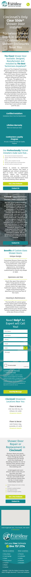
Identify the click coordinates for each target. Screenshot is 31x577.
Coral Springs (7, 556)
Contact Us (15, 188)
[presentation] (16, 365)
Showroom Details (15, 413)
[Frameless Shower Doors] (11, 4)
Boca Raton (7, 554)
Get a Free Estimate (15, 184)
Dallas (21, 558)
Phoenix (21, 554)
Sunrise (6, 567)
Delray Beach (7, 560)
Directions (16, 529)
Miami (5, 565)
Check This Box (11, 373)
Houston (21, 560)
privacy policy (9, 386)
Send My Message (15, 392)
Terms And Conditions (23, 572)
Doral (5, 558)
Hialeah (6, 562)
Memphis (21, 562)
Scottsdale (22, 556)
